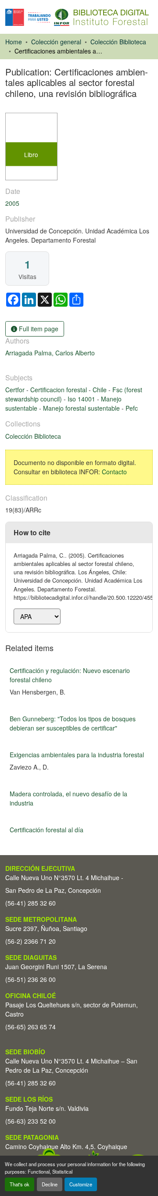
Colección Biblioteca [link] (118, 41)
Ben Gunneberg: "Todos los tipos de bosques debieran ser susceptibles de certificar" (73, 723)
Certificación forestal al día (46, 829)
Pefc (132, 408)
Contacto (114, 471)
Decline (49, 1184)
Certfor (15, 389)
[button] (77, 17)
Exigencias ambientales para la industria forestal (77, 754)
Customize (80, 1184)
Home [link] (13, 41)
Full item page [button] (37, 328)
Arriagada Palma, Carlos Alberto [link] (50, 352)
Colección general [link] (56, 41)
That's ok (19, 1184)
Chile (100, 389)
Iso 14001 (82, 398)
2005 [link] (12, 203)
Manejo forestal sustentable (82, 408)
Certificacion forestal (59, 389)
